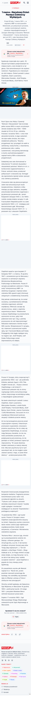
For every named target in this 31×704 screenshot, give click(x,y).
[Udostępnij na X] (16, 634)
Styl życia (23, 676)
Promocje (14, 676)
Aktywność (17, 667)
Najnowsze (7, 667)
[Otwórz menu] (28, 2)
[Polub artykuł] (23, 45)
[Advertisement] (15, 227)
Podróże (23, 673)
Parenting (14, 673)
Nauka (12, 679)
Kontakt (6, 692)
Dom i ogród (7, 670)
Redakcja (6, 689)
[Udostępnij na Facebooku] (12, 634)
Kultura (6, 676)
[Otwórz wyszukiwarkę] (24, 2)
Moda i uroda (18, 670)
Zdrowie (6, 673)
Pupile (5, 679)
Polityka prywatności (10, 686)
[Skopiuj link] (19, 634)
